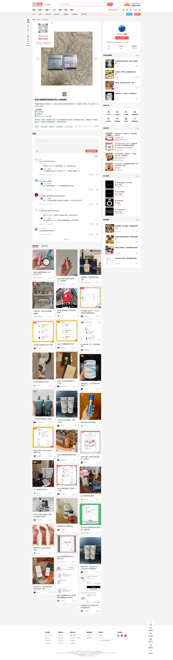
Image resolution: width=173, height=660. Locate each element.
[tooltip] (43, 34)
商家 (47, 10)
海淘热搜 (89, 638)
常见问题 (60, 635)
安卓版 (100, 635)
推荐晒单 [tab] (35, 246)
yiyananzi (41, 208)
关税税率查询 (135, 114)
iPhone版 (101, 638)
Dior (38, 126)
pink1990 (41, 179)
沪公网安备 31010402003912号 (86, 655)
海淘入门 (89, 635)
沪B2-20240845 (84, 653)
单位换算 (117, 114)
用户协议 (47, 640)
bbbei (40, 159)
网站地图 (47, 643)
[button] (48, 4)
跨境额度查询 (135, 121)
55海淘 (37, 4)
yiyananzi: (45, 213)
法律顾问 (60, 643)
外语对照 (126, 121)
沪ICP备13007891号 (61, 653)
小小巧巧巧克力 (43, 228)
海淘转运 (74, 14)
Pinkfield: (45, 169)
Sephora (45, 126)
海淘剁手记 (69, 126)
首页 (33, 19)
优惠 (39, 10)
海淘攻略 (47, 14)
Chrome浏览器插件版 (104, 640)
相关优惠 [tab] (45, 246)
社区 (33, 14)
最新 (40, 14)
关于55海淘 (48, 635)
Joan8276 (41, 193)
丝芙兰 (52, 126)
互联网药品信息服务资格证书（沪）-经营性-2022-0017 (103, 653)
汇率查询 (126, 114)
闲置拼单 (65, 14)
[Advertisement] (122, 282)
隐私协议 (47, 638)
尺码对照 (108, 114)
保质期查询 (117, 121)
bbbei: (44, 164)
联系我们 (60, 638)
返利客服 (60, 640)
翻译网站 (108, 121)
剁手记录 (56, 14)
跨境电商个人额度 (75, 638)
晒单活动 (83, 14)
